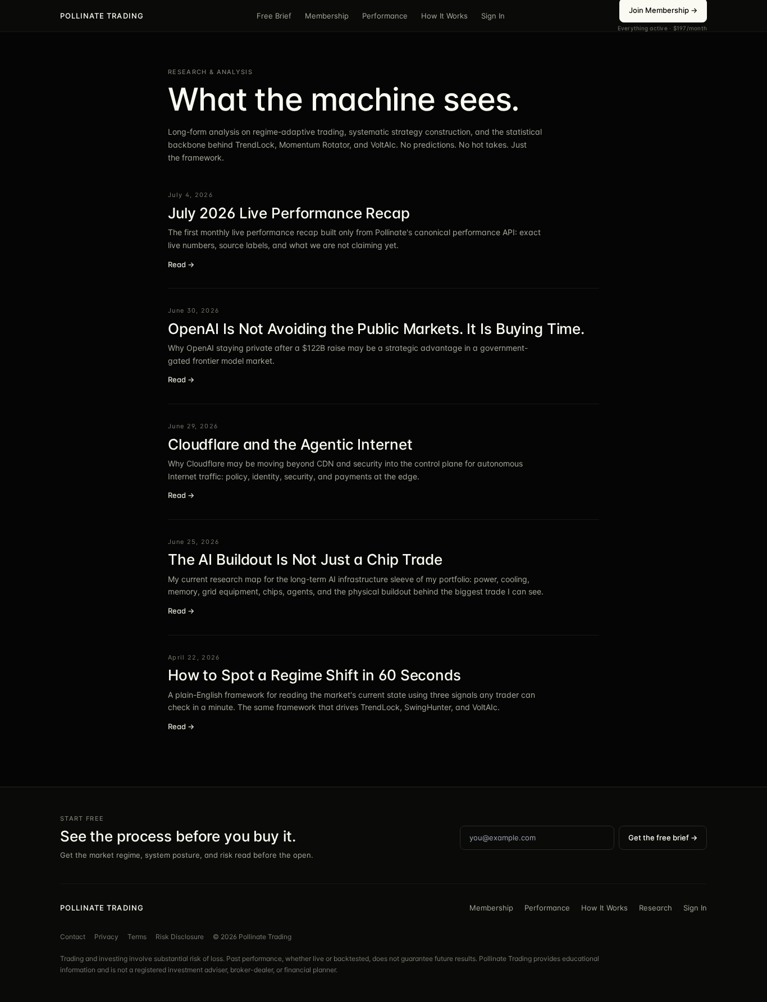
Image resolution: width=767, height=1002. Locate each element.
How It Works (444, 15)
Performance (385, 15)
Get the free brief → (662, 837)
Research (655, 907)
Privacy (106, 936)
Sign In (493, 15)
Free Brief (274, 15)
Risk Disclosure (180, 936)
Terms (137, 936)
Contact (72, 936)
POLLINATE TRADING (102, 15)
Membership (327, 15)
